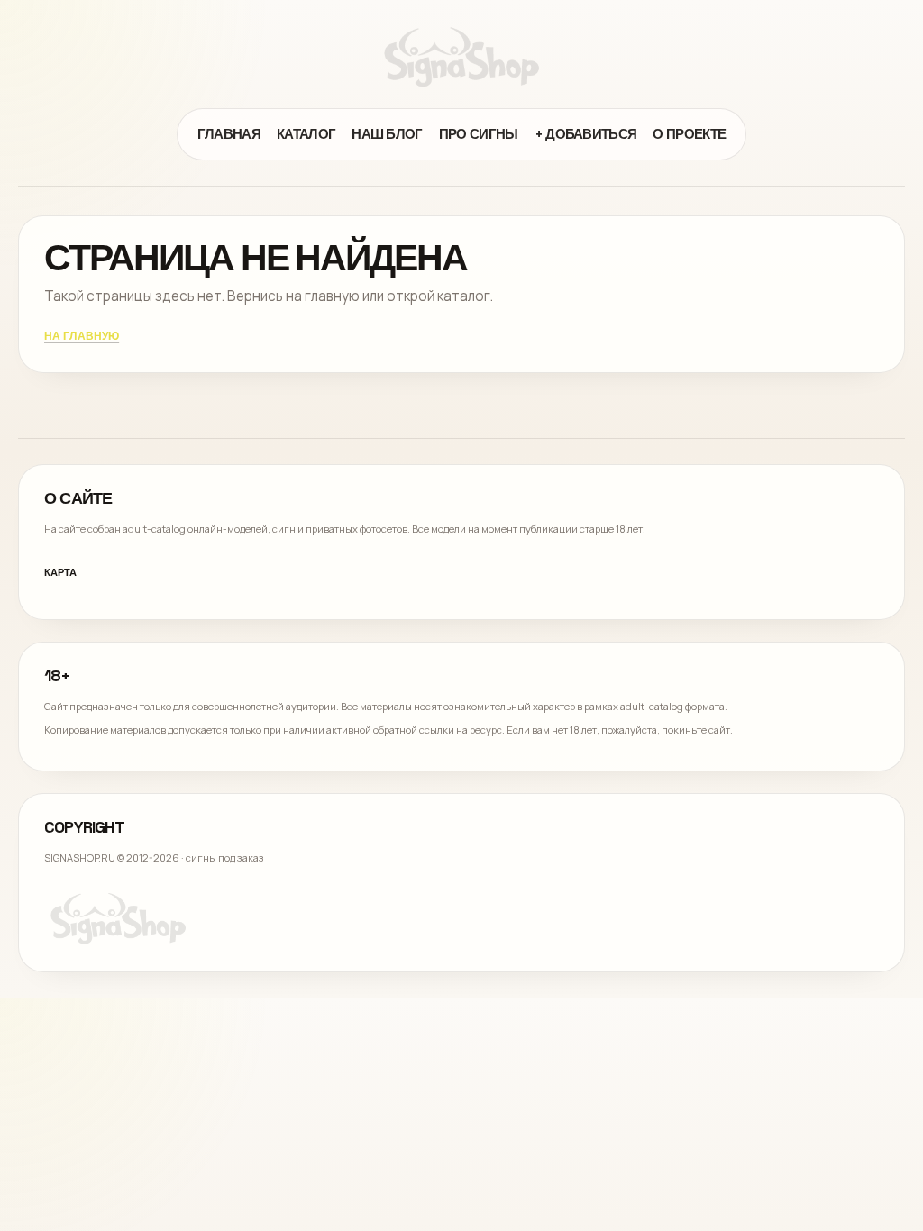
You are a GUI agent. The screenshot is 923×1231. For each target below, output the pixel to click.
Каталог (306, 133)
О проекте (689, 133)
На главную (81, 337)
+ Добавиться (586, 133)
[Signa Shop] (461, 56)
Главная (228, 133)
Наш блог (387, 133)
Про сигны (478, 133)
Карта (60, 572)
